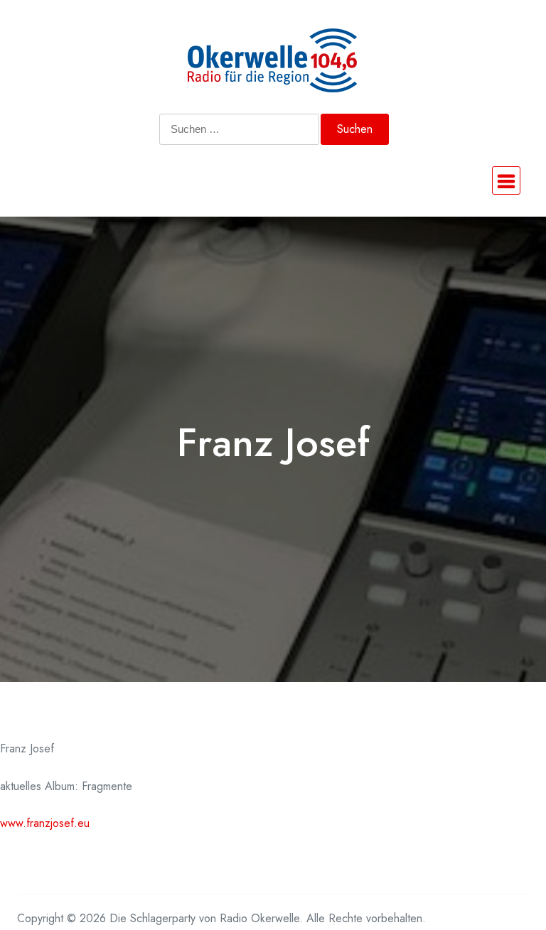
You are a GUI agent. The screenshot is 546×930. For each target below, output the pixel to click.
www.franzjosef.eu (45, 823)
